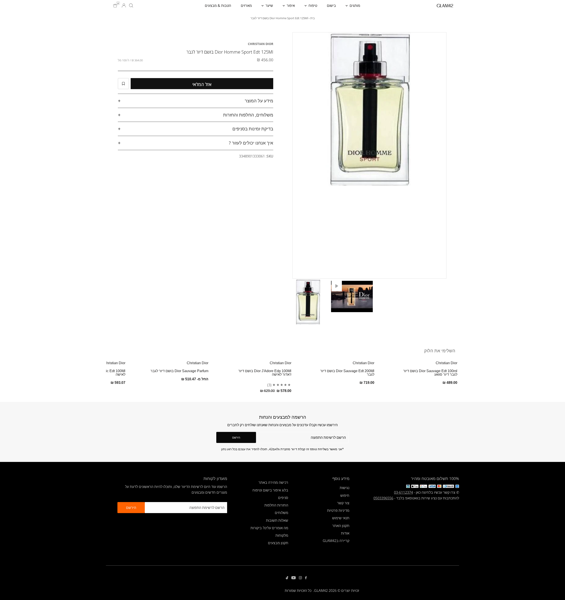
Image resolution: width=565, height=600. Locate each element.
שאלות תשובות (277, 520)
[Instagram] (300, 578)
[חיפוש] (131, 5)
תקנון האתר (340, 525)
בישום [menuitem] (331, 5)
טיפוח (312, 5)
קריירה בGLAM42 (336, 540)
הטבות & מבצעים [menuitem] (218, 5)
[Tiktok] (287, 578)
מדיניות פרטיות (338, 510)
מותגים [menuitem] (354, 5)
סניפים (283, 497)
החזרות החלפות (276, 505)
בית (312, 18)
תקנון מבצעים (278, 542)
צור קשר (343, 503)
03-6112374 (403, 492)
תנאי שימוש (340, 518)
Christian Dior (260, 44)
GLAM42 (321, 590)
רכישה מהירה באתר (273, 482)
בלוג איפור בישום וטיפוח (270, 490)
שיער (269, 5)
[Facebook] (306, 578)
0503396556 (383, 498)
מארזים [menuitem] (246, 5)
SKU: (269, 156)
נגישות (344, 487)
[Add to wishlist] (123, 83)
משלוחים (281, 512)
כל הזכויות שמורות (298, 590)
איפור (290, 5)
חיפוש (344, 495)
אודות (345, 533)
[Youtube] (293, 578)
